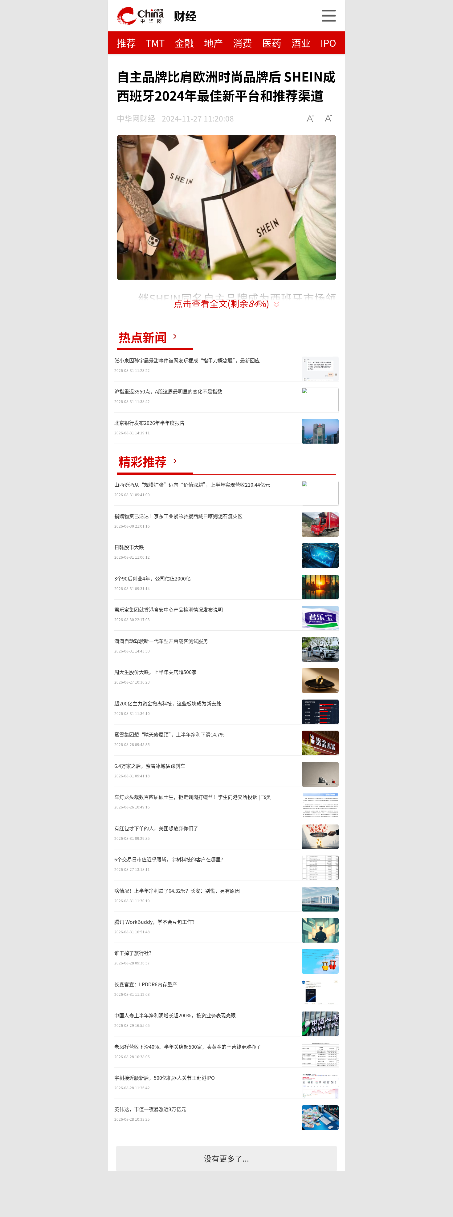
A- (328, 118)
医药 (271, 43)
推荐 (126, 43)
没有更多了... (226, 1158)
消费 (242, 43)
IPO (328, 43)
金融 (184, 43)
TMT (155, 43)
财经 (185, 15)
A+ (310, 118)
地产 (213, 43)
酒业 (301, 43)
